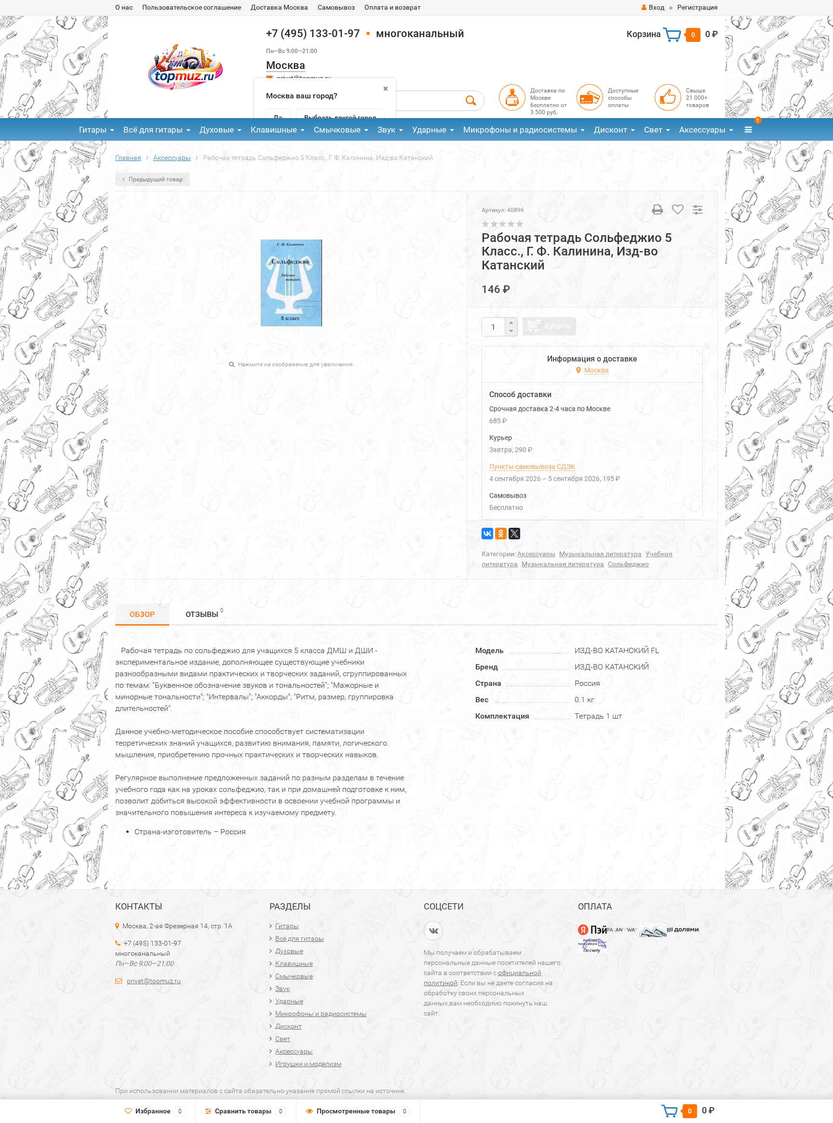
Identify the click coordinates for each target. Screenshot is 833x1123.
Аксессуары (702, 129)
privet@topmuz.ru (154, 981)
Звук (386, 129)
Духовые (217, 129)
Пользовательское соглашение (191, 7)
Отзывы (204, 613)
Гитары (93, 129)
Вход (656, 7)
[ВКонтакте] (487, 533)
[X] (514, 533)
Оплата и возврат (392, 7)
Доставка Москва (279, 7)
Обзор (142, 614)
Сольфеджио (628, 564)
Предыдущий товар (155, 179)
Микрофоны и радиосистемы (520, 129)
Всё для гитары (153, 129)
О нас (124, 7)
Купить (557, 326)
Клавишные (274, 129)
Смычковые (337, 129)
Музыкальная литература (600, 554)
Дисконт (610, 129)
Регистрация (697, 7)
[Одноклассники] (501, 533)
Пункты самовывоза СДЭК (532, 466)
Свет (653, 129)
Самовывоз (336, 7)
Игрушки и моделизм (308, 1064)
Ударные (429, 129)
